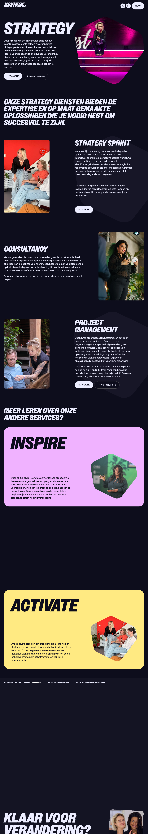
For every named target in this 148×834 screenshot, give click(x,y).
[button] (122, 5)
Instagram (8, 683)
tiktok (18, 683)
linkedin (26, 683)
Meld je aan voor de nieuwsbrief (90, 683)
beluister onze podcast (58, 683)
